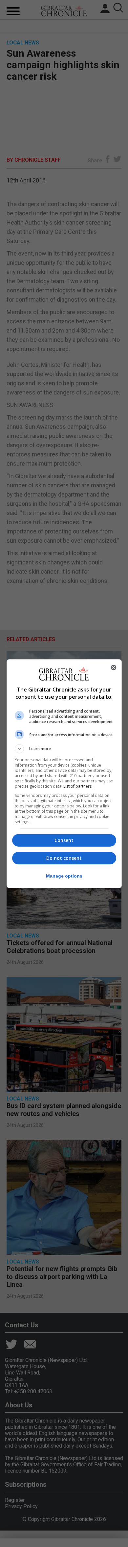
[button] (64, 748)
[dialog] (64, 773)
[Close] (113, 667)
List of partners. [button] (78, 786)
